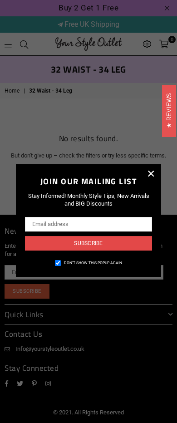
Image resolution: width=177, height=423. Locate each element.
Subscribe (88, 243)
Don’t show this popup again (93, 263)
